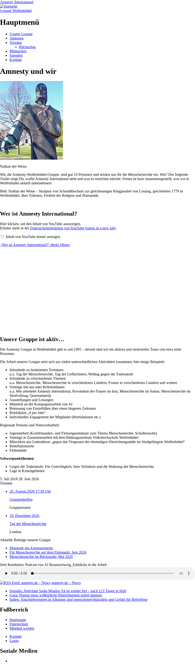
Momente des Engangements (31, 548)
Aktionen (17, 38)
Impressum (18, 620)
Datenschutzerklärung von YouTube (73, 228)
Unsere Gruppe (21, 34)
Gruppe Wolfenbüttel (16, 11)
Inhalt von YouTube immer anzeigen (33, 237)
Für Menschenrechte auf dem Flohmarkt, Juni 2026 (48, 552)
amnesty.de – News (66, 583)
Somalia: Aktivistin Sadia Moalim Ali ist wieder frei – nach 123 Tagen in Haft (68, 591)
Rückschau (27, 47)
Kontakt (16, 60)
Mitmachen (18, 51)
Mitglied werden (22, 628)
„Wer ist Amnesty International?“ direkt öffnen (35, 245)
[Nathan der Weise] (31, 158)
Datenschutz (19, 624)
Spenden (16, 55)
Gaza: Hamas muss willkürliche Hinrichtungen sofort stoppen (56, 595)
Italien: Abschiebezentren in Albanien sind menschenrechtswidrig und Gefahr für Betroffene (78, 599)
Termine (16, 42)
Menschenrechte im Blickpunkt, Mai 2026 (41, 557)
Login (14, 641)
